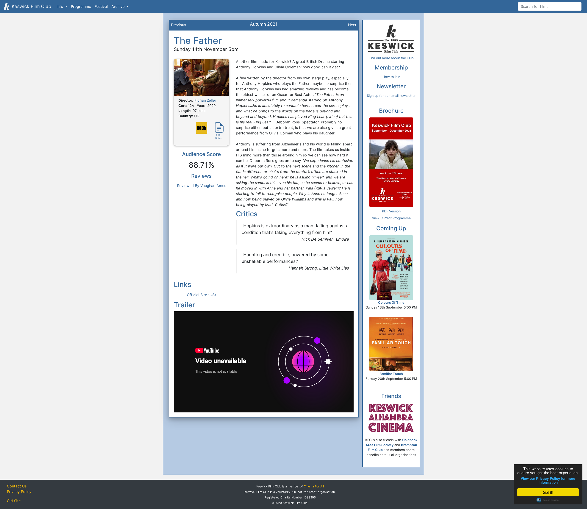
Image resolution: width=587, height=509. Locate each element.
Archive (118, 6)
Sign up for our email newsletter (391, 95)
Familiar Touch (391, 374)
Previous (178, 24)
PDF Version (391, 211)
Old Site (14, 500)
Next (352, 24)
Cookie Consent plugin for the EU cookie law (548, 500)
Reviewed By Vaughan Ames (201, 185)
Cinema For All (314, 486)
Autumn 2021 (263, 24)
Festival (101, 6)
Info (60, 6)
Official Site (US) (201, 294)
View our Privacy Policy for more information (548, 480)
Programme (81, 6)
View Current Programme (391, 218)
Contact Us (17, 486)
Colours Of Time (391, 302)
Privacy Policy (19, 491)
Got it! (548, 492)
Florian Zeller (205, 100)
